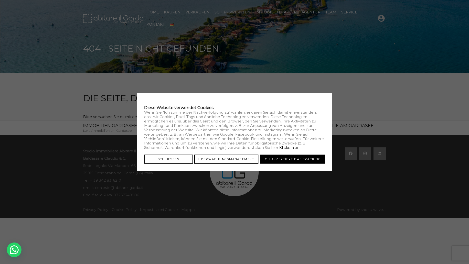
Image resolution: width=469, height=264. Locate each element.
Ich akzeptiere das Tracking (292, 159)
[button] (14, 249)
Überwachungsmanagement (226, 159)
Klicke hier (288, 147)
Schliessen (169, 159)
